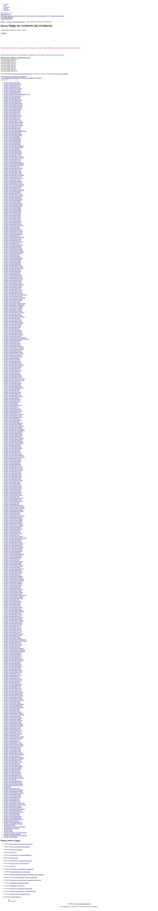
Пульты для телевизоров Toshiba (13, 723)
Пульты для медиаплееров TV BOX (14, 737)
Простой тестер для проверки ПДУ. (20, 894)
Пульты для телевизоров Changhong (14, 163)
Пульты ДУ (13, 852)
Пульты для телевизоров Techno (13, 694)
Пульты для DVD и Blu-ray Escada (13, 268)
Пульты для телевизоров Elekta (12, 247)
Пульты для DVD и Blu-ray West (13, 776)
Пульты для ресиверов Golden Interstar (14, 303)
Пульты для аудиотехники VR (12, 765)
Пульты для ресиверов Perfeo (12, 514)
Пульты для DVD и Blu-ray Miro (13, 427)
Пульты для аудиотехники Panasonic (14, 508)
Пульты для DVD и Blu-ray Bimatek (14, 146)
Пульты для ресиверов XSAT (12, 788)
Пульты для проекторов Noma (12, 464)
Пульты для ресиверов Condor (12, 169)
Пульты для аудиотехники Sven (12, 681)
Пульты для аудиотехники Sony (13, 645)
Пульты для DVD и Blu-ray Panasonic (14, 507)
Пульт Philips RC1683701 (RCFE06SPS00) (14, 78)
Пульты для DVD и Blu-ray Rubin (13, 571)
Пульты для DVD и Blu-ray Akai (13, 100)
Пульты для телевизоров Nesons (13, 454)
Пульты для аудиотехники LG (12, 401)
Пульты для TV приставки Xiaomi (13, 784)
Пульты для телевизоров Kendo (12, 377)
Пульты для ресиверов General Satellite (14, 297)
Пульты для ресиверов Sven (11, 682)
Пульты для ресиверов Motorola (13, 436)
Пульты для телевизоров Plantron (13, 529)
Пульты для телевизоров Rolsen (13, 564)
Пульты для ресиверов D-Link (12, 218)
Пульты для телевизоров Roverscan (13, 569)
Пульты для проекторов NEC (12, 451)
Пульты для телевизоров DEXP (12, 200)
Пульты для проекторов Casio (12, 160)
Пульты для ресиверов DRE (12, 227)
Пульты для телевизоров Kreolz (12, 386)
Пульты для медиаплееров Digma (13, 205)
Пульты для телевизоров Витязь (13, 781)
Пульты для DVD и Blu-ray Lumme (13, 414)
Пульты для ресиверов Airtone (12, 91)
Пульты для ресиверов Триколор (13, 791)
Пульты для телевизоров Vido (12, 756)
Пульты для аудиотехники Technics (13, 692)
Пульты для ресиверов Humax (12, 345)
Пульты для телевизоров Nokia (12, 461)
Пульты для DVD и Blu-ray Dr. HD (13, 225)
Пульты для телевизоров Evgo (12, 274)
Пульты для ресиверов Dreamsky (13, 230)
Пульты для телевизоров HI (11, 328)
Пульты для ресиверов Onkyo (12, 482)
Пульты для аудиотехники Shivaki (13, 622)
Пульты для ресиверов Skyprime (13, 627)
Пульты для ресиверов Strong (12, 663)
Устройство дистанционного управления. (22, 869)
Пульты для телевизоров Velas (12, 750)
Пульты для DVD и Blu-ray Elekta (13, 249)
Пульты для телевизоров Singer (12, 608)
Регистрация (4, 14)
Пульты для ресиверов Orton (12, 502)
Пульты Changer (8, 831)
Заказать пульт (14, 858)
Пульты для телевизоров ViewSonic (14, 757)
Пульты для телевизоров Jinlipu (12, 367)
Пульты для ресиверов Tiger (12, 710)
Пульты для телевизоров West (12, 769)
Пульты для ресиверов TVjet (12, 735)
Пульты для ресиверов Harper (12, 318)
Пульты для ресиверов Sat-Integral (13, 589)
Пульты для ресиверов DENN (12, 193)
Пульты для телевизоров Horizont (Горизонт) (16, 339)
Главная (6, 4)
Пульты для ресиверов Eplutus (12, 261)
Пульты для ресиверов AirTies (12, 90)
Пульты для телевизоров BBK (12, 132)
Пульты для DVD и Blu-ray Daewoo (14, 184)
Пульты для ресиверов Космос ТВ (13, 812)
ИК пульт (12, 866)
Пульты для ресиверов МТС (12, 813)
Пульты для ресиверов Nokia (12, 462)
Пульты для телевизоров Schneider (13, 597)
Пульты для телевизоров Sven (12, 678)
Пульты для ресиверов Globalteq (13, 300)
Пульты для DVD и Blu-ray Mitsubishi (14, 430)
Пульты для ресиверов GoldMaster (13, 306)
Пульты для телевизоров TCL (12, 686)
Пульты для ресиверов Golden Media (14, 305)
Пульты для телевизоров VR (12, 763)
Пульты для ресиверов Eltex (12, 255)
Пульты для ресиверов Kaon (12, 373)
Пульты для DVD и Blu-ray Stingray (14, 660)
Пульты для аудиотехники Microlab (14, 426)
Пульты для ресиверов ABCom (12, 84)
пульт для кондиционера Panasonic (22, 73)
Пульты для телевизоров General (13, 296)
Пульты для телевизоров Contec (13, 172)
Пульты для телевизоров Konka (12, 383)
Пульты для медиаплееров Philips (13, 521)
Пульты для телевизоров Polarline (13, 536)
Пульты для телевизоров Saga (12, 574)
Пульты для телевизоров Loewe (13, 409)
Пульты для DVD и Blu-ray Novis (13, 468)
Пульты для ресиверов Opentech (13, 487)
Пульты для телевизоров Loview (13, 411)
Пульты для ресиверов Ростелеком (13, 819)
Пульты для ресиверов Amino (12, 112)
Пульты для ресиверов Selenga (12, 602)
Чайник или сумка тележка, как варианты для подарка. (25, 880)
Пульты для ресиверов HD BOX (13, 324)
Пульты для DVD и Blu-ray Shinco (13, 617)
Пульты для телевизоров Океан (12, 816)
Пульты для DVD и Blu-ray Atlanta (13, 122)
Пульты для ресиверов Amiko (12, 110)
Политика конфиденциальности (82, 904)
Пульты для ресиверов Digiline (12, 209)
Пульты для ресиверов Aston (12, 118)
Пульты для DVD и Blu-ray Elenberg (14, 252)
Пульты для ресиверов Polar (12, 535)
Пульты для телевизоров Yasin (12, 795)
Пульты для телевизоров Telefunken (14, 704)
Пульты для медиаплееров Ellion (13, 253)
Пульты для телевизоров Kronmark (13, 387)
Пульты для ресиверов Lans (11, 390)
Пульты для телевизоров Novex (12, 465)
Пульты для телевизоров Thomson (13, 713)
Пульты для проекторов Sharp (12, 616)
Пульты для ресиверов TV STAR (13, 738)
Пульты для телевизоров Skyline (13, 623)
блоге (17, 840)
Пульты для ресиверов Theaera (12, 711)
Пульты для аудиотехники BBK (13, 135)
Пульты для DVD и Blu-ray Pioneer (13, 524)
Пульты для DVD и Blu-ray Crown (13, 178)
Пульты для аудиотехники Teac (12, 689)
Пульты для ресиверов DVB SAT (13, 234)
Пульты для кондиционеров (12, 82)
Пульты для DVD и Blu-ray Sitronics (14, 611)
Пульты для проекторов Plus (12, 530)
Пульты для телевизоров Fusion (12, 292)
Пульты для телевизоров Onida (12, 477)
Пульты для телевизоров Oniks (12, 479)
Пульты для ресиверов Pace (11, 504)
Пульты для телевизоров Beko (12, 140)
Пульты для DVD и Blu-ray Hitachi (13, 334)
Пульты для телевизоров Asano (12, 116)
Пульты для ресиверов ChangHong (13, 165)
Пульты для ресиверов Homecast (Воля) (15, 337)
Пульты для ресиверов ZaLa (12, 798)
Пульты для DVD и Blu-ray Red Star (14, 554)
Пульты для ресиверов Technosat (13, 697)
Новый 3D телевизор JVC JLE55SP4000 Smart (23, 891)
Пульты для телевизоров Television (13, 707)
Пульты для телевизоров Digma (12, 206)
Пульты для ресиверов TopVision (13, 720)
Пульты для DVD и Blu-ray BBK (13, 134)
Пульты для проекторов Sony (12, 647)
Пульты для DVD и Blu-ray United (13, 744)
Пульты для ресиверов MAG (12, 418)
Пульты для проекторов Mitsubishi (13, 431)
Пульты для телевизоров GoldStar (13, 308)
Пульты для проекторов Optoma (13, 492)
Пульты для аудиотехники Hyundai (13, 349)
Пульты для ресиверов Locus (12, 408)
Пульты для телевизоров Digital (12, 210)
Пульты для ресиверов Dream (12, 228)
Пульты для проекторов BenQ (12, 141)
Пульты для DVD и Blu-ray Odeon (13, 470)
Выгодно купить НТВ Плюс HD (19, 863)
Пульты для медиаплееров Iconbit (13, 352)
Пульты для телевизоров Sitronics (13, 610)
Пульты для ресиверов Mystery (12, 445)
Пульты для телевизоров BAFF (12, 129)
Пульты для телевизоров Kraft (12, 384)
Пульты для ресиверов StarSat (12, 654)
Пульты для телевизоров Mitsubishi (13, 429)
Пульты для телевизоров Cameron (13, 156)
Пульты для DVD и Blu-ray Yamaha (13, 793)
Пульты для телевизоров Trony (12, 729)
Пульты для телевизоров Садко (12, 775)
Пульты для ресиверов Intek (11, 358)
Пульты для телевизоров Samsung (13, 577)
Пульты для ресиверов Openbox (13, 486)
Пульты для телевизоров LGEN (13, 405)
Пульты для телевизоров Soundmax (14, 648)
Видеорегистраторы (9, 825)
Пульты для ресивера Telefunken (13, 706)
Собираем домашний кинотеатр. (19, 883)
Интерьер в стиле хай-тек (17, 885)
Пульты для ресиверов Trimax (12, 728)
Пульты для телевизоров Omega (13, 476)
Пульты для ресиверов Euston (12, 272)
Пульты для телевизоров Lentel (12, 395)
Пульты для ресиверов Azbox (12, 128)
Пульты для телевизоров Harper (13, 320)
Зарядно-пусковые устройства (12, 834)
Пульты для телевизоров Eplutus (13, 259)
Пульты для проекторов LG (11, 402)
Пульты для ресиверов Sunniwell (13, 666)
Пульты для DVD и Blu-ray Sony (13, 644)
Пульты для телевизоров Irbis (12, 361)
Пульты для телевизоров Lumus (13, 415)
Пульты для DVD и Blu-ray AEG (13, 88)
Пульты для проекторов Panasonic (13, 510)
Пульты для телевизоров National (13, 448)
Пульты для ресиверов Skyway (12, 632)
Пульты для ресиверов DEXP (12, 202)
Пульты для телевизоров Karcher (13, 375)
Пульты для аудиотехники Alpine (13, 106)
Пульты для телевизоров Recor (12, 552)
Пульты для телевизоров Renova (13, 557)
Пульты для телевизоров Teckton (13, 698)
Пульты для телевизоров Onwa (12, 485)
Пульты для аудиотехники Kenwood (14, 380)
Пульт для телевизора (16, 849)
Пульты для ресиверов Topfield (12, 719)
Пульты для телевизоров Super (12, 667)
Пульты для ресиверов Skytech (12, 629)
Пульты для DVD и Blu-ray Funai (13, 290)
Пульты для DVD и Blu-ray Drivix (13, 231)
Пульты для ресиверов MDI (11, 421)
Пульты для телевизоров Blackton (13, 147)
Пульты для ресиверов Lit (11, 406)
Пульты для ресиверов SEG (11, 599)
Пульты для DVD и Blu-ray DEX (13, 199)
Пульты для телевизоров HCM (12, 325)
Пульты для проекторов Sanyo (12, 588)
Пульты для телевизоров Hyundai (13, 346)
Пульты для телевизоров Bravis (12, 152)
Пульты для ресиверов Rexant (12, 558)
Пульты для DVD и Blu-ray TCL (13, 688)
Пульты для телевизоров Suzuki (13, 675)
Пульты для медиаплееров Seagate (13, 598)
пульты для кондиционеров (60, 73)
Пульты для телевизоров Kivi (12, 381)
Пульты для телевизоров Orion (12, 493)
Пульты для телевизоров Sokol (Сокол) (15, 639)
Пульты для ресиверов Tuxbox (12, 732)
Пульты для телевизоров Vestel (12, 751)
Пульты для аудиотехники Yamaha (13, 790)
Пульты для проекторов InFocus (13, 355)
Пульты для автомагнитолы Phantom (14, 515)
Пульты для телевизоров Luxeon (13, 417)
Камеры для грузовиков (10, 837)
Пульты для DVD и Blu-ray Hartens (13, 322)
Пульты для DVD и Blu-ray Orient (13, 498)
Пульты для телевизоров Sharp (12, 613)
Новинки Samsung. (15, 897)
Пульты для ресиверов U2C (11, 741)
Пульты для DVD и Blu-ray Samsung (14, 579)
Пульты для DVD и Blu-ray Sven (13, 679)
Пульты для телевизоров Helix (12, 327)
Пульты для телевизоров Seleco (12, 601)
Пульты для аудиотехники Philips (13, 520)
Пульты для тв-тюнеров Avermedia (13, 125)
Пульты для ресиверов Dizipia (12, 216)
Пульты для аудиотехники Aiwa (13, 96)
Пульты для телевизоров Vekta (12, 748)
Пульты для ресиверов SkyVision (13, 630)
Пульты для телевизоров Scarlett (13, 594)
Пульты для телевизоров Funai (12, 289)
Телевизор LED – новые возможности (21, 855)
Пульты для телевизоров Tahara (12, 683)
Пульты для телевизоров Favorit (13, 280)
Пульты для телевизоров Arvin (12, 115)
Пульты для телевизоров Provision (13, 548)
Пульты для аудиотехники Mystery (13, 443)
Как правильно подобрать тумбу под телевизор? (23, 877)
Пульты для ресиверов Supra (12, 673)
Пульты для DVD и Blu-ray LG (12, 399)
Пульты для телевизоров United (12, 742)
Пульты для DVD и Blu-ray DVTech (14, 237)
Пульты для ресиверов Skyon (12, 626)
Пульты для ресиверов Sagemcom (13, 576)
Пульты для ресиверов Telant (12, 701)
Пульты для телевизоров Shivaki (13, 619)
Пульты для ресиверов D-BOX (12, 187)
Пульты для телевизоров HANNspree (14, 317)
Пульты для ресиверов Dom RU (13, 224)
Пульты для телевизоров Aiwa (12, 93)
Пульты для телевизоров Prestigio (13, 539)
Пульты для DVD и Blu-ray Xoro (13, 785)
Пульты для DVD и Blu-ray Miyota (13, 434)
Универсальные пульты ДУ (11, 821)
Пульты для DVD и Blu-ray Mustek (13, 439)
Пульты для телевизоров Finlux (12, 283)
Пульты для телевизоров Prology (13, 542)
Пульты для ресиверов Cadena (12, 154)
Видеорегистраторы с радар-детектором (15, 832)
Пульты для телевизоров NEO (12, 452)
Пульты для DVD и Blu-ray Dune (13, 233)
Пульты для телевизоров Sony (12, 642)
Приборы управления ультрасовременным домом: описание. (27, 874)
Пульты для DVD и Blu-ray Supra (13, 670)
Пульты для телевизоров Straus (12, 661)
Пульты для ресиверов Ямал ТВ (13, 822)
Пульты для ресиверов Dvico (12, 236)
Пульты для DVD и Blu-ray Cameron (14, 157)
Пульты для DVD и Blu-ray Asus (13, 121)
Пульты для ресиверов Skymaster (13, 625)
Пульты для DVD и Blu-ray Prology (13, 543)
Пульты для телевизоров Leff (12, 393)
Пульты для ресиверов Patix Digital (13, 511)
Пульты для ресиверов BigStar (12, 144)
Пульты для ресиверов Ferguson (13, 281)
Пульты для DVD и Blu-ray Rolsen (13, 566)
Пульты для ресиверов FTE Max (13, 286)
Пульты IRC (7, 787)
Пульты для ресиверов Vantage (12, 747)
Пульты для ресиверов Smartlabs (13, 638)
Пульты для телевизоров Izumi (12, 362)
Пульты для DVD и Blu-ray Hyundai (14, 348)
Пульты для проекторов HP (11, 342)
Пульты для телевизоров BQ (12, 149)
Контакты (6, 10)
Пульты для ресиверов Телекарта (13, 823)
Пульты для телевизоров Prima (12, 541)
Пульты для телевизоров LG (12, 398)
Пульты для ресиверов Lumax (12, 412)
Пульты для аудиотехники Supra (13, 672)
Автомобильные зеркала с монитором (14, 826)
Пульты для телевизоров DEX (12, 197)
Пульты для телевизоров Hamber (13, 315)
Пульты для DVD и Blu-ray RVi (12, 573)
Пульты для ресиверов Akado (12, 97)
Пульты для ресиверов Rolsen (12, 567)
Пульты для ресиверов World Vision (14, 778)
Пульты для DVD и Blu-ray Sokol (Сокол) (15, 641)
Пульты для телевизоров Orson (12, 499)
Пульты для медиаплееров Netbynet (14, 455)
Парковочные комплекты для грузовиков (15, 835)
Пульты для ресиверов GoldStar (12, 309)
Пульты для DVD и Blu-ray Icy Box (14, 353)
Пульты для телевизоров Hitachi (13, 333)
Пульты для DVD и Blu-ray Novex (13, 467)
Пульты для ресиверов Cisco (12, 166)
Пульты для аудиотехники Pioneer (13, 526)
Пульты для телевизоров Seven (12, 604)
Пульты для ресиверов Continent (13, 174)
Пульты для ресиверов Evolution (13, 277)
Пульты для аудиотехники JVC (12, 371)
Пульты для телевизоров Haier (12, 314)
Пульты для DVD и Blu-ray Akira (13, 103)
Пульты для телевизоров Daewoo (13, 182)
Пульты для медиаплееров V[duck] (13, 745)
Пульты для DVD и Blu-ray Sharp (13, 614)
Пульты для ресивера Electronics (13, 246)
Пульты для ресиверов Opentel (12, 489)
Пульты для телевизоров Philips (16, 22)
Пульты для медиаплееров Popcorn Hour (15, 538)
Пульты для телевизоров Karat (12, 374)
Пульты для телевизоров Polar (12, 532)
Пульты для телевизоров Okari (12, 471)
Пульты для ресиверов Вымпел (12, 810)
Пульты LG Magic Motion (11, 403)
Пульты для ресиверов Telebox (12, 703)
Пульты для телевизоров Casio (12, 159)
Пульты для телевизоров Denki (12, 191)
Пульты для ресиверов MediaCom (13, 423)
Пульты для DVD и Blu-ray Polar (13, 533)
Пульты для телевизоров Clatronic (13, 168)
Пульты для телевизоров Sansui (12, 585)
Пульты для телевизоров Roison (13, 563)
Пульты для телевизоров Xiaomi (13, 782)
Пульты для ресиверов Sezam (12, 605)
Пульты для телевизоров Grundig (13, 311)
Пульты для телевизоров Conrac (13, 171)
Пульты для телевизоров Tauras (12, 685)
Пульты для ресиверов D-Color (12, 188)
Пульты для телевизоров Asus (12, 119)
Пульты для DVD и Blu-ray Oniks (13, 480)
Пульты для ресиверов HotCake (12, 340)
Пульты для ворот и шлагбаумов (13, 807)
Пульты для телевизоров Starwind (13, 658)
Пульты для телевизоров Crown (13, 177)
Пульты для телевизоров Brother (13, 153)
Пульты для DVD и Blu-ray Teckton (14, 700)
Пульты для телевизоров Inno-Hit (13, 356)
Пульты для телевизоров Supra (12, 669)
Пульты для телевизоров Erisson (13, 265)
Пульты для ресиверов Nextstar (12, 459)
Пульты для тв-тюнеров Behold (12, 138)
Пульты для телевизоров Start (12, 657)
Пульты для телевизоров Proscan (13, 545)
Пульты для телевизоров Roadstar (13, 561)
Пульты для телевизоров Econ (12, 240)
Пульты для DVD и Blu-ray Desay (13, 196)
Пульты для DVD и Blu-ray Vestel (13, 753)
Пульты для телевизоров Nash (12, 446)
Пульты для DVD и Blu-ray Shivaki (13, 620)
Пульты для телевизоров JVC (12, 368)
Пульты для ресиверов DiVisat (12, 215)
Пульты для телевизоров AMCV (13, 109)
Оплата (6, 8)
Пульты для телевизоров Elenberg (13, 250)
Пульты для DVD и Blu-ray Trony (13, 731)
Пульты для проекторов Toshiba (13, 726)
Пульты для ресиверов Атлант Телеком (15, 804)
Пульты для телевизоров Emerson (13, 258)
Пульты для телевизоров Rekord (13, 555)
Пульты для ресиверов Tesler (12, 709)
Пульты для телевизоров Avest (12, 126)
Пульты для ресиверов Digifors (12, 208)
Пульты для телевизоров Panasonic (13, 505)
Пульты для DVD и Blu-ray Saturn (13, 592)
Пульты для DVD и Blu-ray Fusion (13, 293)
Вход (9, 14)
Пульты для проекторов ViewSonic (13, 759)
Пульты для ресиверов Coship (12, 180)
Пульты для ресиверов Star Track (13, 655)
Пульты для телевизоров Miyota (13, 433)
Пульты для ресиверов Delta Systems (14, 190)
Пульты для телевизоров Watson (13, 767)
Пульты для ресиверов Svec (11, 676)
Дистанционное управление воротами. (21, 860)
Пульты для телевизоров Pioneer (13, 523)
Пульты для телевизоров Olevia (12, 473)
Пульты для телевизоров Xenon (12, 772)
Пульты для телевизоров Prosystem (13, 546)
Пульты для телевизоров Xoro (12, 773)
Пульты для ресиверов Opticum (12, 490)
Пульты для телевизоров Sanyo (12, 586)
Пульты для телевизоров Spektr (12, 653)
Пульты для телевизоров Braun (12, 150)
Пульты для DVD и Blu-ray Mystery (14, 442)
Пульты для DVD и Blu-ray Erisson (13, 266)
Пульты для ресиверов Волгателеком (14, 809)
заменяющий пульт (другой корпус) (11, 30)
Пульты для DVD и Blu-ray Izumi (13, 364)
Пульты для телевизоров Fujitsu (12, 287)
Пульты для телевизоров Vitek (12, 760)
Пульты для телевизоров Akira (12, 101)
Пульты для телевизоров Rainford (13, 551)
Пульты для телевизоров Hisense (13, 331)
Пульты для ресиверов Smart (12, 636)
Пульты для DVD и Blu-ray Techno (13, 695)
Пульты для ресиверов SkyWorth (13, 635)
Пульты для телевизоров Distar (12, 213)
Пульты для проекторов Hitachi (12, 336)
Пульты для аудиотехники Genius (13, 299)
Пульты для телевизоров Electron (13, 244)
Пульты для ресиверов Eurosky (12, 271)
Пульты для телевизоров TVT (12, 739)
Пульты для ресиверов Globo (12, 302)
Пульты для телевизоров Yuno (12, 797)
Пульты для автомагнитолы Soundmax (14, 650)
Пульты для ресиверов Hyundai (12, 350)
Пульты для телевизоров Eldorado (13, 241)
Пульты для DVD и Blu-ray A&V (13, 124)
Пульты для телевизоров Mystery (13, 440)
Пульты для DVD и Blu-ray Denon (13, 194)
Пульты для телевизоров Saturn (12, 591)
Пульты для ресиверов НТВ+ (12, 815)
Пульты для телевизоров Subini (12, 664)
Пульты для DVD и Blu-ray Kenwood (14, 378)
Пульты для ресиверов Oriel (11, 496)
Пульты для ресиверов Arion (12, 113)
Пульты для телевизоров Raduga (13, 549)
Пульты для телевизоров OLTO (12, 474)
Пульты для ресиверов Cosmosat (13, 181)
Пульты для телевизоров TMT (12, 716)
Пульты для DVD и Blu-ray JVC (13, 370)
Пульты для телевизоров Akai (12, 98)
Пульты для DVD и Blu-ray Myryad (13, 437)
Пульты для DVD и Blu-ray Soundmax (14, 651)
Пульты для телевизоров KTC (12, 389)
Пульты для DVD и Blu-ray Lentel (13, 396)
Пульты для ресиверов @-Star (12, 801)
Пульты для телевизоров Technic (13, 691)
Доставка (6, 7)
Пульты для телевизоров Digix (12, 212)
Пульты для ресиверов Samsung (13, 582)
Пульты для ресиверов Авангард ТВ (14, 803)
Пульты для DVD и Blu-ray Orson (13, 501)
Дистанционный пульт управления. (20, 872)
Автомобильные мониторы (11, 828)
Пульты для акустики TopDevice (13, 717)
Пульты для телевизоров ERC (12, 264)
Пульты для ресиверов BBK (12, 137)
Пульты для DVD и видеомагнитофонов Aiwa (17, 94)
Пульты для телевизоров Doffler (13, 221)
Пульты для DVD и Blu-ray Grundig (14, 312)
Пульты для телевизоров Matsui (12, 420)
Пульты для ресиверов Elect (11, 243)
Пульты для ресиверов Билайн (12, 806)
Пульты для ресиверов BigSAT (12, 143)
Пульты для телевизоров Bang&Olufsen (15, 131)
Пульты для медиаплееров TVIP (13, 734)
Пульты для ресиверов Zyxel (12, 800)
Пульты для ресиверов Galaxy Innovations (15, 294)
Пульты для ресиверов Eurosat (12, 269)
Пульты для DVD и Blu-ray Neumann (14, 457)
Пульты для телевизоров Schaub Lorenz (15, 595)
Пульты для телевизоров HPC (12, 343)
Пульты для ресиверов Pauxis (12, 513)
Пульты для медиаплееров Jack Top (14, 365)
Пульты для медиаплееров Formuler (14, 284)
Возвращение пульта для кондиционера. (21, 844)
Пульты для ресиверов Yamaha (12, 794)
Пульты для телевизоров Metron (13, 424)
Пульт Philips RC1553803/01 (33, 78)
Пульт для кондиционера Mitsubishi (20, 846)
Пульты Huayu (8, 829)
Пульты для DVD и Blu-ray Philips (13, 518)
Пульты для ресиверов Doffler (12, 222)
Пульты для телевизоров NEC (12, 449)
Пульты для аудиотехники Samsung (14, 580)
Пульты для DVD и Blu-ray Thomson (14, 714)
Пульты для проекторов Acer (12, 87)
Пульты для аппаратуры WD (12, 770)
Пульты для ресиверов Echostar (12, 238)
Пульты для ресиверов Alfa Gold (13, 104)
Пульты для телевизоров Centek (13, 162)
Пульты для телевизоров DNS (12, 219)
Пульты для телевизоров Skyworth (13, 633)
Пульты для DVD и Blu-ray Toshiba (13, 725)
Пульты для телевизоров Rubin (12, 570)
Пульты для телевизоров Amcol (12, 107)
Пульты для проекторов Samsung (13, 583)
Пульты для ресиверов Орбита (12, 818)
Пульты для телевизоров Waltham (13, 766)
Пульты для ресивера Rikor (11, 560)
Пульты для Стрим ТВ (10, 779)
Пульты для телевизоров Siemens (13, 607)
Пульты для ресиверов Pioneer (12, 527)
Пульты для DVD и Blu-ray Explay (13, 278)
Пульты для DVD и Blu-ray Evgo (13, 275)
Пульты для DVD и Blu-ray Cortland (14, 175)
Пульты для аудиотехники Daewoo (13, 185)
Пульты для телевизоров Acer (12, 85)
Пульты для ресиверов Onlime (12, 483)
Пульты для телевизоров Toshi (12, 722)
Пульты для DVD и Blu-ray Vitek (13, 762)
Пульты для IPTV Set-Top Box (12, 359)
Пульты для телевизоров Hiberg (13, 330)
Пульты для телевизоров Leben (12, 392)
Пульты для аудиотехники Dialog (13, 203)
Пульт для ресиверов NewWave (12, 458)
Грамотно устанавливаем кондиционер (21, 888)
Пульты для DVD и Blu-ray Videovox (14, 754)
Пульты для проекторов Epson (12, 262)
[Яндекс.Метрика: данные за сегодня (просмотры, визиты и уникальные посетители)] (11, 900)
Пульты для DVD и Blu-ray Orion (13, 495)
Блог (5, 5)
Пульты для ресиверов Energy (12, 256)
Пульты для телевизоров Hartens (13, 321)
